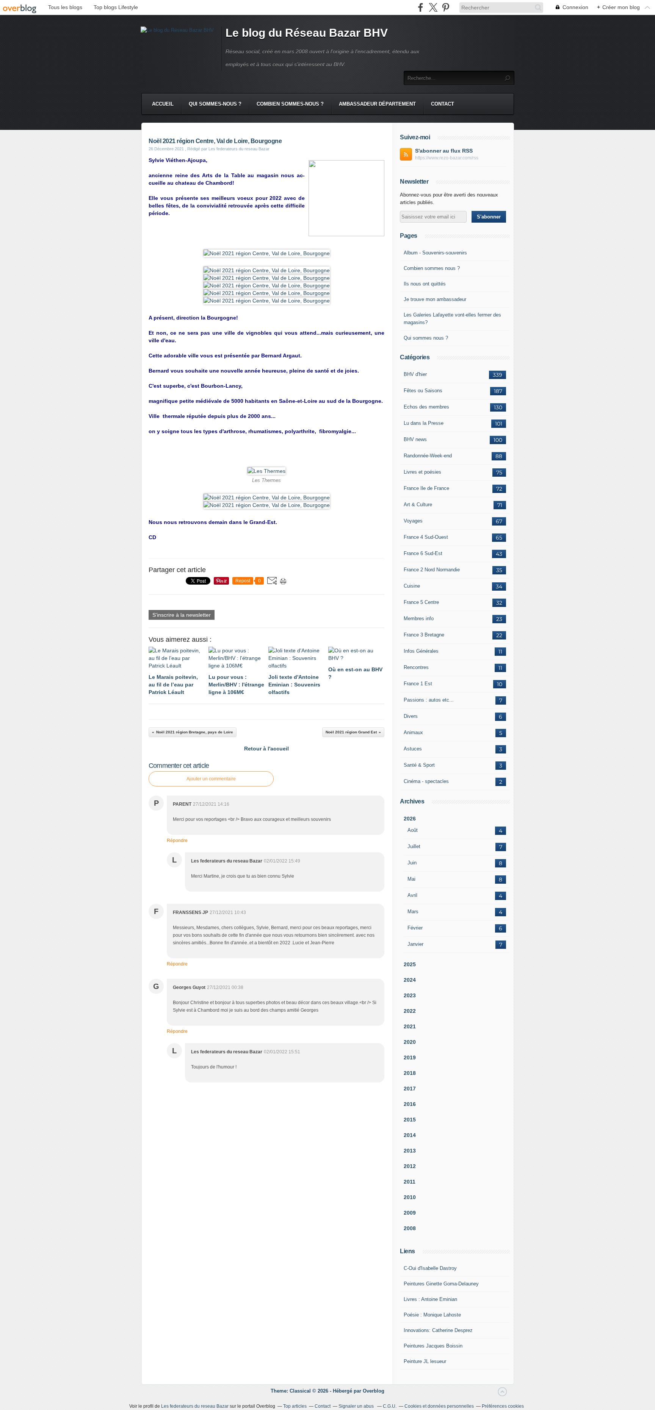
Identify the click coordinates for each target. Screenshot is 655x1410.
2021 (410, 1026)
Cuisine (412, 586)
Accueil (163, 104)
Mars (412, 911)
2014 (410, 1135)
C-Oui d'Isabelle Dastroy (430, 1268)
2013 (410, 1151)
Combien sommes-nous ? (290, 104)
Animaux (413, 732)
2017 (410, 1089)
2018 (410, 1073)
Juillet (413, 846)
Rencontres (416, 667)
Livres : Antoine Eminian (430, 1299)
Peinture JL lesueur (425, 1361)
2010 (410, 1197)
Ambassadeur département (377, 104)
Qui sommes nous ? (426, 338)
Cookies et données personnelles (439, 1406)
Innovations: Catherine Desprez (438, 1330)
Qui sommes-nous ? (215, 104)
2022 (410, 1011)
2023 (410, 995)
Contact (442, 104)
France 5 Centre (421, 602)
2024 (410, 980)
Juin (412, 863)
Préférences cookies (503, 1406)
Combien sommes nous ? (432, 268)
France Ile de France (426, 488)
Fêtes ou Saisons (423, 390)
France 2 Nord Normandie (432, 569)
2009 (410, 1213)
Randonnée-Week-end (428, 456)
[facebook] (420, 7)
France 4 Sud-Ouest (426, 537)
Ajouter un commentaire (211, 778)
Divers (411, 716)
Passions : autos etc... (429, 700)
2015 (410, 1120)
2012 (410, 1166)
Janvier (415, 944)
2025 (410, 964)
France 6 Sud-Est (423, 553)
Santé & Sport (419, 765)
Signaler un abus (356, 1406)
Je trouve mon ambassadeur (435, 299)
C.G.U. (389, 1406)
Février (415, 928)
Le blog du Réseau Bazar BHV (307, 33)
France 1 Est (418, 683)
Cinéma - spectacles (426, 781)
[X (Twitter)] (433, 7)
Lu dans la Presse (423, 423)
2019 (410, 1057)
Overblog (373, 1391)
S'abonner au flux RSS (444, 151)
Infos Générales (421, 651)
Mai (411, 879)
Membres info (419, 618)
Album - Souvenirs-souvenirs (435, 253)
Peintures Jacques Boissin (433, 1346)
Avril (412, 895)
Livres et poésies (422, 472)
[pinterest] (445, 7)
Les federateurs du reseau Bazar (195, 1406)
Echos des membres (426, 407)
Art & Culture (418, 504)
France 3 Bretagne (424, 635)
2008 (410, 1228)
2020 (410, 1042)
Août (412, 830)
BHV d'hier (415, 374)
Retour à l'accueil (266, 749)
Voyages (413, 521)
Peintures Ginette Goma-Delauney (441, 1284)
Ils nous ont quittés (425, 284)
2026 (410, 819)
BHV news (415, 439)
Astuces (413, 749)
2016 (410, 1104)
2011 (409, 1182)
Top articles (295, 1406)
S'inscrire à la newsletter (181, 615)
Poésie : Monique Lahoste (432, 1315)
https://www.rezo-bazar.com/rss (446, 158)
